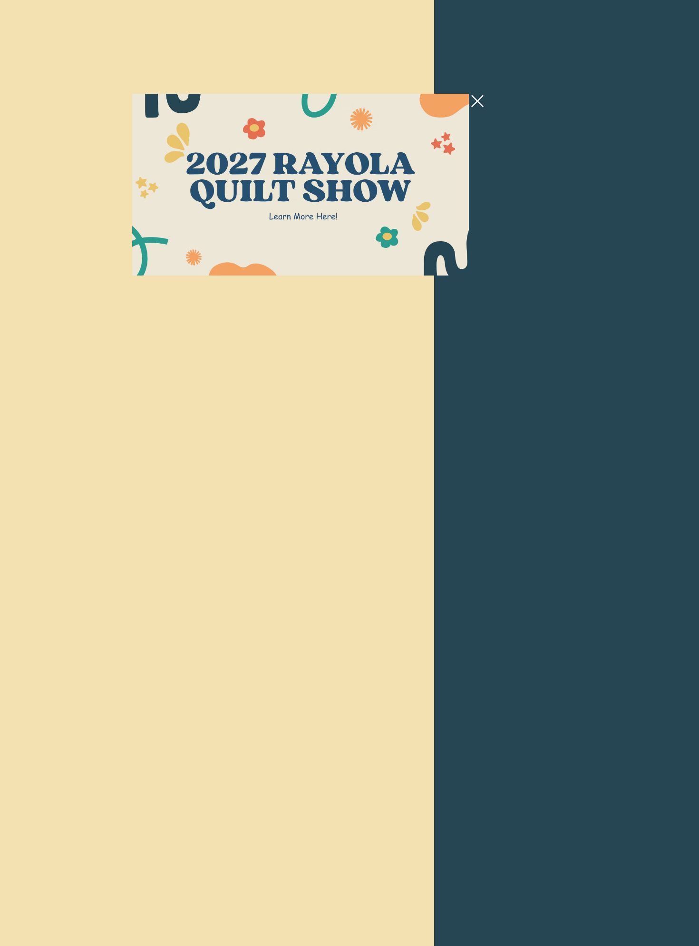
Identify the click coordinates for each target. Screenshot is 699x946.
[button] (477, 101)
